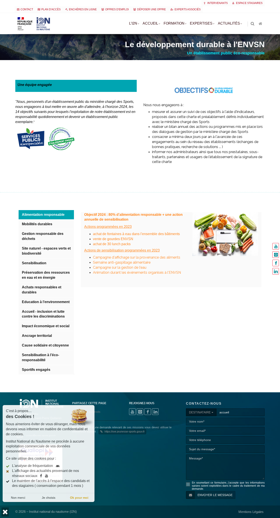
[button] (5, 511)
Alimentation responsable (43, 214)
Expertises (201, 23)
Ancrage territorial (37, 336)
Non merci (18, 497)
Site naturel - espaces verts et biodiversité (46, 250)
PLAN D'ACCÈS (51, 9)
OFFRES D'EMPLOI (117, 9)
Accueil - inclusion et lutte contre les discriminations (43, 314)
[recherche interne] (253, 24)
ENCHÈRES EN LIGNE (83, 9)
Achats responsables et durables (41, 289)
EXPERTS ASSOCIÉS (188, 9)
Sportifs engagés (36, 370)
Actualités (229, 23)
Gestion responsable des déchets (42, 236)
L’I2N (133, 23)
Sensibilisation (34, 263)
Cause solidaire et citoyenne (45, 345)
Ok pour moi (79, 497)
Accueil (150, 23)
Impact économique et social (45, 326)
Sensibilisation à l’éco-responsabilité (40, 357)
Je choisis (48, 497)
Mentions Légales (251, 512)
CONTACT (27, 9)
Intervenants (217, 3)
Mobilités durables (37, 224)
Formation (174, 23)
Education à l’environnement (46, 302)
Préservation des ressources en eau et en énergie (46, 275)
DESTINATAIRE (200, 412)
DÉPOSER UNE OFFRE (151, 9)
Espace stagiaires (248, 3)
